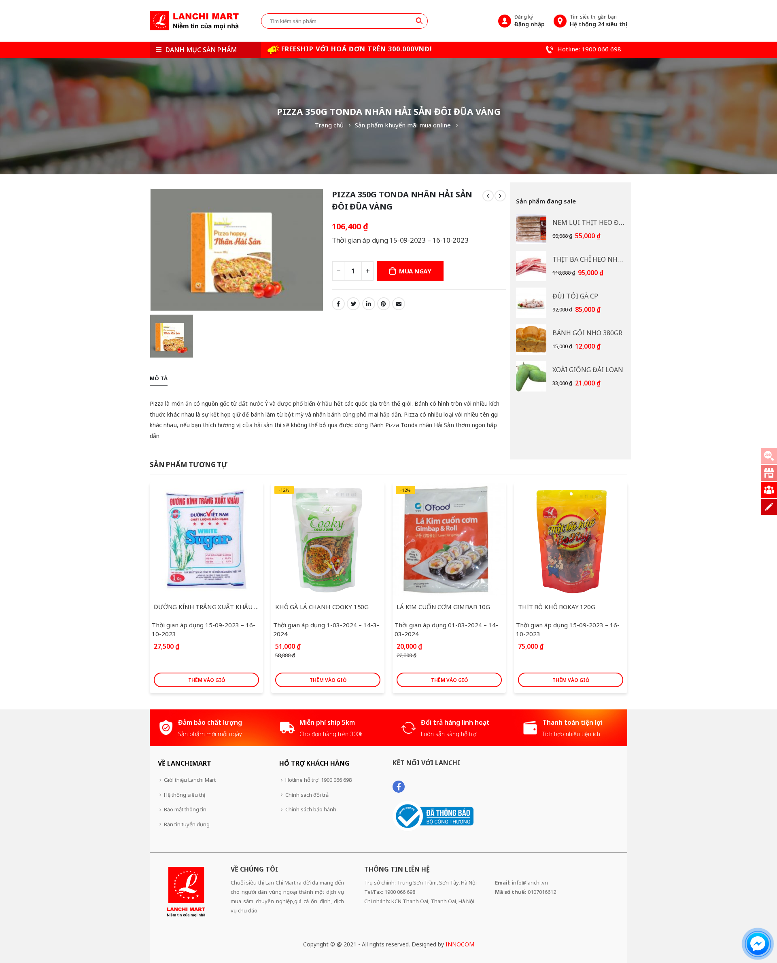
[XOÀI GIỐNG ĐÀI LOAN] (531, 376)
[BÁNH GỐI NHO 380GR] (531, 339)
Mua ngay (415, 271)
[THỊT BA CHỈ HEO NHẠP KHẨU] (531, 266)
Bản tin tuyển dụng (187, 824)
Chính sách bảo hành (310, 809)
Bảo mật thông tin (185, 809)
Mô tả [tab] (159, 378)
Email (398, 303)
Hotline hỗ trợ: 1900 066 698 (318, 779)
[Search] (419, 21)
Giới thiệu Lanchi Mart (190, 779)
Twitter (353, 303)
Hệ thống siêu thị (184, 794)
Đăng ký (529, 20)
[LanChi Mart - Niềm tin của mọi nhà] (194, 21)
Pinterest (383, 303)
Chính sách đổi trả (307, 794)
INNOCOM (460, 944)
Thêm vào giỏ (206, 680)
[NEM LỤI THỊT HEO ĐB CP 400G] (531, 229)
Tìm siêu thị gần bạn (598, 20)
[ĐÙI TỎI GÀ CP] (531, 303)
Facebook (338, 303)
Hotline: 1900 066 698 (588, 49)
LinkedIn (368, 303)
